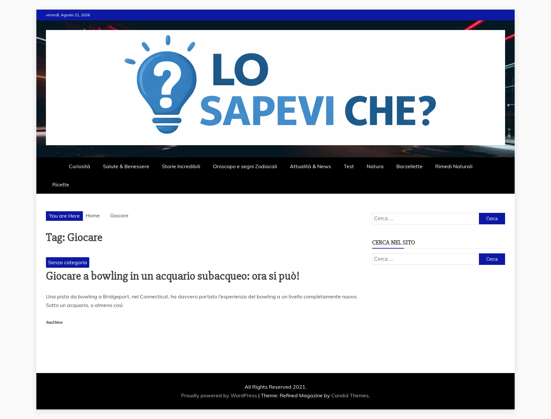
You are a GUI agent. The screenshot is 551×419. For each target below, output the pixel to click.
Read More (54, 322)
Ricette (60, 184)
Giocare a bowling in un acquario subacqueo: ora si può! (173, 276)
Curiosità (79, 166)
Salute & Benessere (126, 166)
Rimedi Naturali (454, 166)
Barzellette (409, 166)
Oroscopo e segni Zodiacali (245, 166)
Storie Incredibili (181, 166)
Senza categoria (67, 262)
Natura (375, 166)
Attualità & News (310, 166)
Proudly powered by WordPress (219, 395)
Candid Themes (350, 395)
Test (349, 166)
